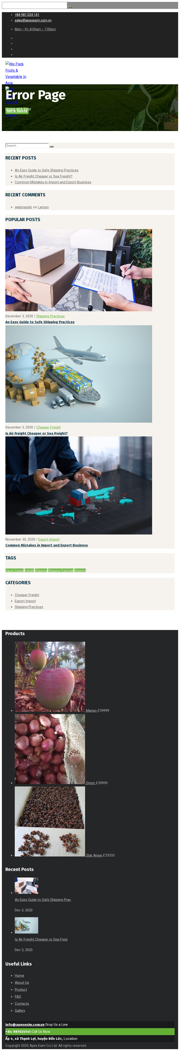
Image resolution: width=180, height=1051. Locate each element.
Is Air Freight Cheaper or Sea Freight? (43, 176)
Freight (29, 570)
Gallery (20, 1011)
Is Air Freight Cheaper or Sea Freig (41, 939)
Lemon (43, 207)
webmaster (23, 207)
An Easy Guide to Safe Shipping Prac (43, 900)
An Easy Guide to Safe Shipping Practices (47, 170)
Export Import (49, 539)
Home (10, 109)
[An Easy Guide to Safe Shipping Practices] (78, 310)
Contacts (22, 1003)
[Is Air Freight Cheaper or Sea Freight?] (78, 421)
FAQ (18, 996)
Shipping (41, 570)
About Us (22, 982)
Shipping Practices (50, 316)
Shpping (80, 570)
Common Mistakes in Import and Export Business (53, 182)
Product (21, 989)
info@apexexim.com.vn (25, 1025)
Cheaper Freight (48, 427)
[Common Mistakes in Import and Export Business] (78, 533)
